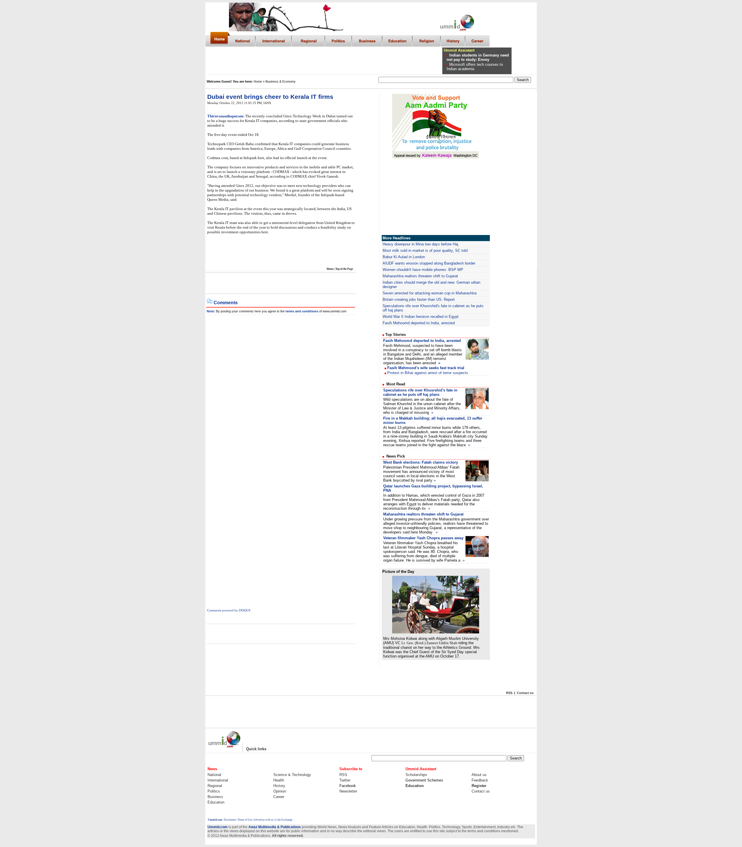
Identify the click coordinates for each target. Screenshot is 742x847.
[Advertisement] (335, 61)
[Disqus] (280, 387)
